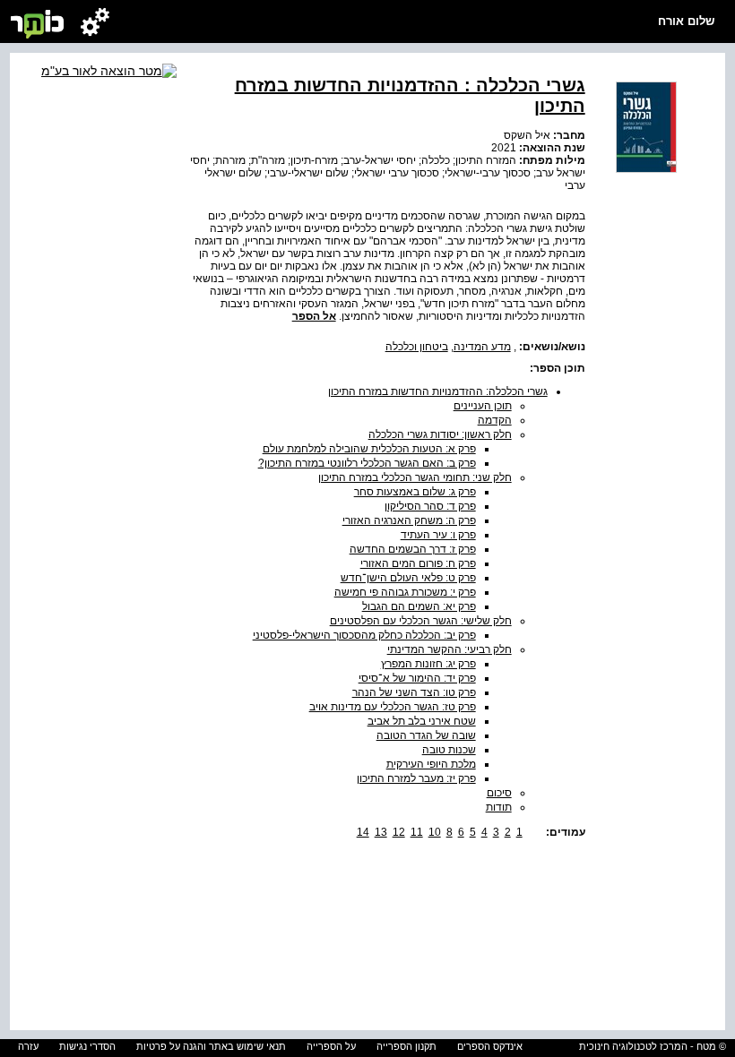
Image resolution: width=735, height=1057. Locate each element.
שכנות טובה (449, 749)
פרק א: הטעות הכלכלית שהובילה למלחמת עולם (369, 449)
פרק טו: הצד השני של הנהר (414, 692)
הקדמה (495, 420)
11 (417, 832)
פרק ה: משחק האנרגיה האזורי (409, 520)
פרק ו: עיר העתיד (438, 534)
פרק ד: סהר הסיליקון (430, 506)
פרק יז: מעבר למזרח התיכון (416, 778)
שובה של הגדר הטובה (426, 735)
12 (399, 832)
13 (381, 832)
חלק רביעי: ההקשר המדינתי (449, 649)
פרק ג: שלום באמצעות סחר (415, 492)
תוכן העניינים (483, 406)
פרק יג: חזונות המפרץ (428, 663)
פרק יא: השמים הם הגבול (419, 606)
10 (434, 832)
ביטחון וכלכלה (416, 346)
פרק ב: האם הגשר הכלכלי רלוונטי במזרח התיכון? (367, 463)
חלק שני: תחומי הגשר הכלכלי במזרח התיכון (415, 477)
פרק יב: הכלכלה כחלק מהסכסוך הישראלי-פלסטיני (364, 635)
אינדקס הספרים (490, 1046)
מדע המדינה (482, 346)
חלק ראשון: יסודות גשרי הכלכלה (440, 434)
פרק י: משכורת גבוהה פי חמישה (405, 592)
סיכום (499, 792)
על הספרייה (331, 1046)
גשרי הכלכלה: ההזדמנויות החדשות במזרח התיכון (438, 391)
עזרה (28, 1046)
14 (363, 832)
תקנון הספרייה (406, 1046)
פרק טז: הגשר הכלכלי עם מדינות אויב (392, 706)
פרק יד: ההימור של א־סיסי (417, 678)
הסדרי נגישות (87, 1046)
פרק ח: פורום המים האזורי (418, 563)
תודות (499, 807)
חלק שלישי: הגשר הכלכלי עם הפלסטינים (421, 620)
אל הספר (314, 316)
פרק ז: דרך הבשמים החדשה (413, 549)
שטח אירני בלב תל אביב (422, 721)
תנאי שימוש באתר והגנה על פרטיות (211, 1046)
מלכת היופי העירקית (431, 764)
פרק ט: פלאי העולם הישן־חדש (408, 577)
